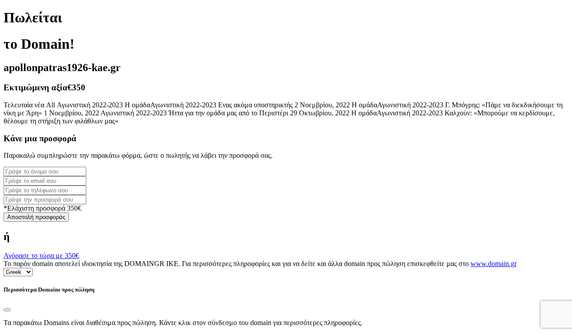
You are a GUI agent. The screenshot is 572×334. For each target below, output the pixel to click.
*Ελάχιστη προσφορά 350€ (42, 208)
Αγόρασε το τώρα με (41, 255)
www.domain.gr (494, 263)
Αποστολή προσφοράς (36, 217)
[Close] (7, 310)
